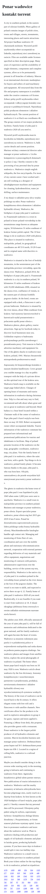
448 (38, 873)
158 (32, 891)
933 (31, 876)
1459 (12, 870)
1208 (25, 888)
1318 (12, 873)
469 (19, 870)
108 (18, 876)
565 (5, 888)
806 (31, 888)
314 (12, 879)
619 (18, 873)
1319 (18, 888)
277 (5, 873)
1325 (38, 870)
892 (18, 885)
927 (38, 888)
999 (38, 891)
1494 (26, 891)
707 (11, 888)
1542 (25, 876)
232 (24, 885)
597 (11, 882)
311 (23, 882)
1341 (5, 876)
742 (5, 882)
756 (31, 879)
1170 (5, 870)
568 (18, 879)
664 (29, 882)
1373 (38, 876)
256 (25, 870)
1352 (35, 882)
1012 (5, 879)
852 (12, 876)
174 (5, 891)
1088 (19, 891)
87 (17, 882)
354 (12, 885)
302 (37, 885)
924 (31, 870)
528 (31, 885)
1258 (31, 873)
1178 (25, 879)
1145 (38, 879)
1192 (11, 891)
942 (24, 873)
